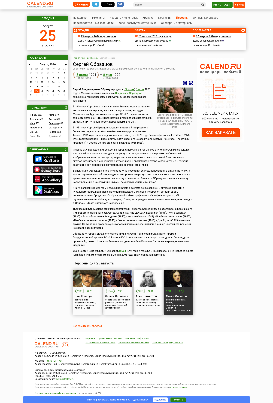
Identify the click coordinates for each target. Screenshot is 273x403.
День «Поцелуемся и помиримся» (98, 40)
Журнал (81, 4)
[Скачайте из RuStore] (47, 159)
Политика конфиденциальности (167, 342)
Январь (33, 115)
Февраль (34, 119)
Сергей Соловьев (116, 296)
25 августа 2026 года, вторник (98, 36)
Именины (98, 17)
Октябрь (53, 127)
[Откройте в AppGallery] (47, 179)
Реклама (118, 338)
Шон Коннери (83, 296)
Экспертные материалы (176, 22)
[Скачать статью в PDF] (185, 83)
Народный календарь (123, 17)
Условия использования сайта (100, 342)
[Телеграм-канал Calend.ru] (95, 4)
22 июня (129, 89)
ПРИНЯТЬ (178, 399)
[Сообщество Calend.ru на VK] (120, 4)
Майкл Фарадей (176, 296)
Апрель (34, 127)
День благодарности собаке (151, 40)
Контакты (130, 338)
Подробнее (160, 399)
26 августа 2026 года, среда (154, 36)
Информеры (143, 338)
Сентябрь (54, 123)
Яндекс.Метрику (139, 399)
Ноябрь (53, 132)
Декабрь (53, 136)
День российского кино (207, 40)
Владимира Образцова (128, 93)
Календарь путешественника (137, 22)
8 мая (107, 75)
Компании (164, 17)
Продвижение (105, 338)
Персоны (182, 17)
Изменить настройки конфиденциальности (55, 393)
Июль (52, 115)
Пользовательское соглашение (133, 342)
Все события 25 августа (87, 325)
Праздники (80, 17)
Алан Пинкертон (146, 296)
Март (32, 123)
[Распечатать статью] (191, 83)
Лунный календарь (205, 17)
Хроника (148, 17)
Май (32, 132)
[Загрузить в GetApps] (47, 191)
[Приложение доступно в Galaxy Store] (47, 169)
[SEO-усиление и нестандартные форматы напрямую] (220, 141)
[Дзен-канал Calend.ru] (108, 4)
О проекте (90, 338)
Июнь (32, 136)
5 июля (82, 75)
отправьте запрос (179, 387)
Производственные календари (93, 22)
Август (52, 119)
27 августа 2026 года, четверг (213, 36)
